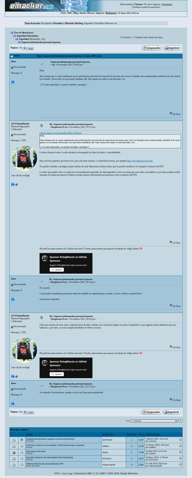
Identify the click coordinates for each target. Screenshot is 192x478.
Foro (63, 13)
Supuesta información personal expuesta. (41, 42)
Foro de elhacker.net (23, 32)
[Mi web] (16, 185)
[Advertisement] (108, 100)
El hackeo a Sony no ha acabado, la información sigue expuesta (55, 445)
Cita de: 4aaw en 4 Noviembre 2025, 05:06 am (60, 133)
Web (70, 13)
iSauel (105, 452)
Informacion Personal (35, 451)
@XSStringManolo (20, 123)
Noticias (29, 447)
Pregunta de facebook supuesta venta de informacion (50, 439)
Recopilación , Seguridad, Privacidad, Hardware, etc (79, 23)
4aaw (13, 61)
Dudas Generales (33, 466)
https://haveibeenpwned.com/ (140, 161)
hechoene (106, 458)
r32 (42, 39)
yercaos (153, 441)
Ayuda (82, 13)
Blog (76, 13)
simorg (152, 453)
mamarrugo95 (108, 465)
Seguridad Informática (27, 36)
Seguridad (24, 39)
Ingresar (156, 4)
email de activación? (151, 7)
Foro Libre (30, 441)
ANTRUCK (107, 440)
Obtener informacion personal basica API (44, 464)
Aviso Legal (67, 473)
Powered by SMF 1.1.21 (86, 473)
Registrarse (111, 13)
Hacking (29, 453)
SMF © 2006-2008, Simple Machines (119, 473)
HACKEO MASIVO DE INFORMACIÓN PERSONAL (50, 457)
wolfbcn (105, 446)
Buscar (90, 13)
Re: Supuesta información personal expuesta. (71, 124)
